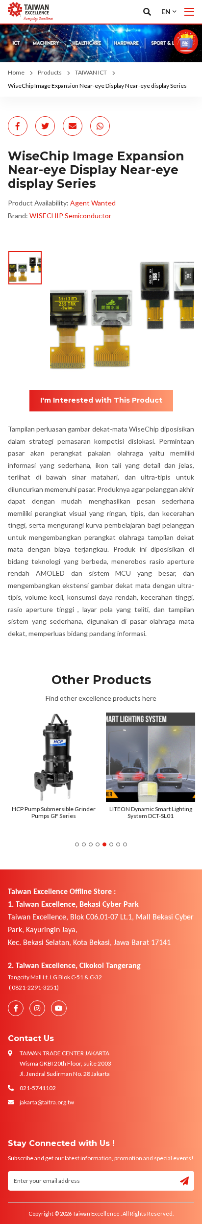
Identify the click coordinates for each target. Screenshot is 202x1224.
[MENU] (189, 12)
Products (50, 72)
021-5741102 (38, 1088)
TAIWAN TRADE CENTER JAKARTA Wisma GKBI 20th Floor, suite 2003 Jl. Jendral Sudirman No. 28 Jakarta (65, 1063)
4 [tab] (98, 844)
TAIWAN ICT (91, 72)
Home (16, 72)
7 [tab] (118, 844)
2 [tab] (84, 844)
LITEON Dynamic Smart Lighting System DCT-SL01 (149, 812)
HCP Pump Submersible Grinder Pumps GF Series (53, 812)
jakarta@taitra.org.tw (47, 1102)
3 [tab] (91, 844)
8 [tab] (125, 844)
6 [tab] (111, 844)
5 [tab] (104, 844)
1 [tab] (77, 844)
